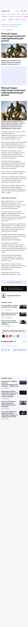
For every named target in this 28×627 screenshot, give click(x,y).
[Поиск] (22, 11)
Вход (25, 341)
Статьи (18, 14)
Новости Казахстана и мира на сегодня (11, 24)
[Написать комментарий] (14, 346)
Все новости (4, 26)
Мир (8, 14)
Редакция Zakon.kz (14, 26)
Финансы (13, 14)
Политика (3, 14)
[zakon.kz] (5, 11)
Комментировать (21, 350)
